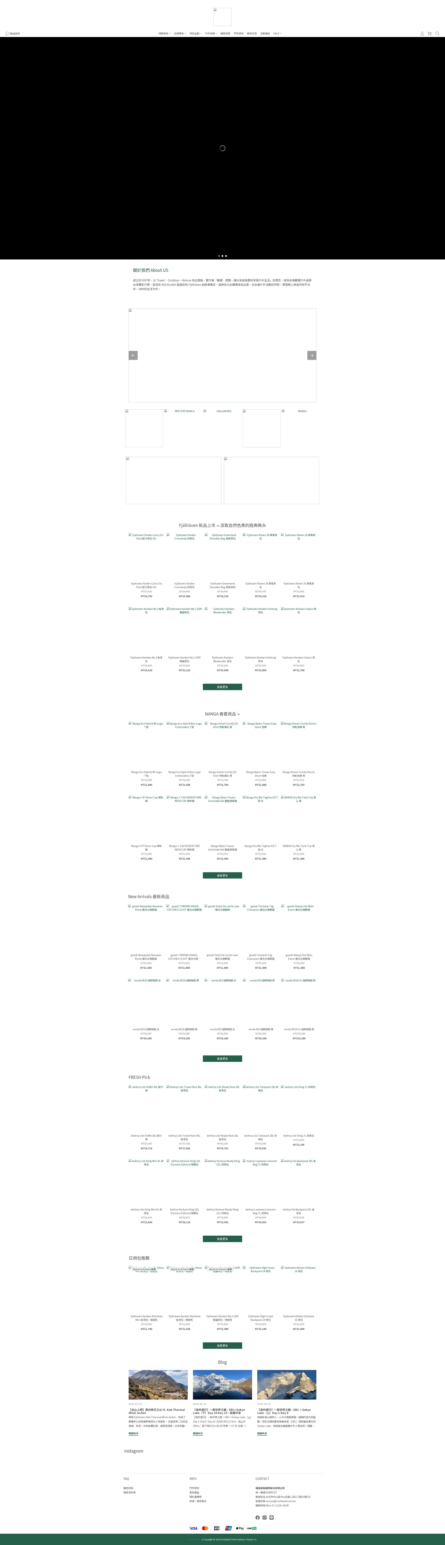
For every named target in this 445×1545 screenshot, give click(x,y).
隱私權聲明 (195, 1496)
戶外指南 (210, 33)
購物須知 (225, 33)
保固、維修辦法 (198, 1501)
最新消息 (252, 33)
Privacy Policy (195, 1539)
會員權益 (194, 1492)
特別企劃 (194, 33)
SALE (276, 33)
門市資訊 (239, 33)
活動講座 (265, 33)
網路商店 (163, 33)
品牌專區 (179, 33)
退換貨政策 (129, 1492)
